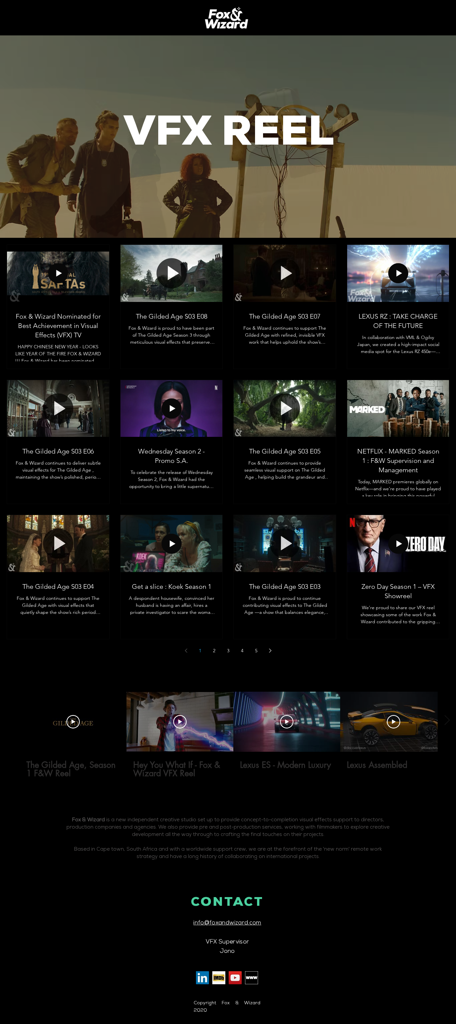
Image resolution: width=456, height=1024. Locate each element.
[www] (251, 977)
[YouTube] (235, 977)
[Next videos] (447, 720)
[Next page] (270, 651)
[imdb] (218, 977)
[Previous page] (186, 651)
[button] (229, 136)
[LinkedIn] (202, 977)
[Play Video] (73, 721)
